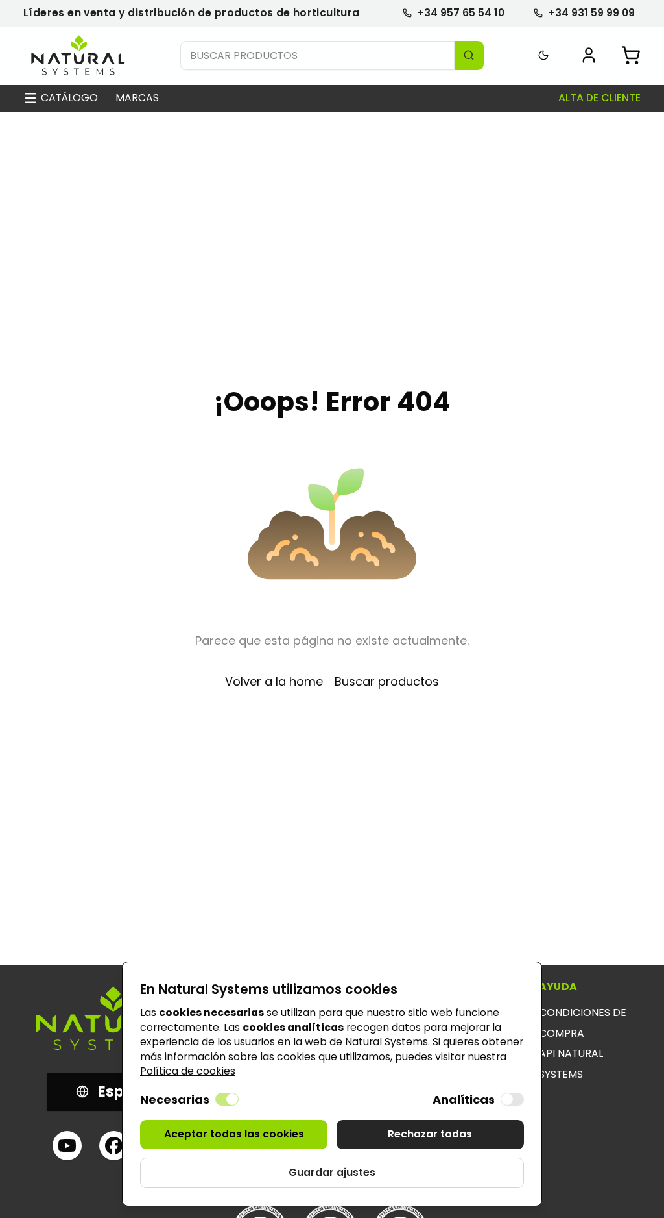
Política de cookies (187, 1070)
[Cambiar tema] (543, 55)
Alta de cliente (599, 98)
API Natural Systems (571, 1064)
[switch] (227, 1099)
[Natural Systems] (78, 55)
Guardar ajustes (332, 1172)
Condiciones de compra (582, 1023)
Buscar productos (387, 681)
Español (127, 1091)
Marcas (137, 98)
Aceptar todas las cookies (234, 1133)
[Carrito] (631, 55)
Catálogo (69, 98)
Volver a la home (274, 681)
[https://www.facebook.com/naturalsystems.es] (113, 1145)
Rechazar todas (430, 1133)
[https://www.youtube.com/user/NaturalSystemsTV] (67, 1145)
